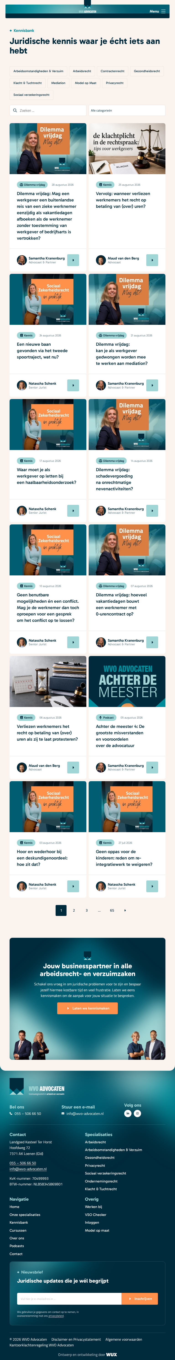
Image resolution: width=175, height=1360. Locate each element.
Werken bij (93, 1207)
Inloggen (92, 1222)
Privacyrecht (115, 83)
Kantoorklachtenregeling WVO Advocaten (42, 1345)
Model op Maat (85, 83)
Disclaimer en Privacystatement (76, 1339)
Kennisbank (19, 1222)
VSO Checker (95, 1215)
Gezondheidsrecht (147, 71)
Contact (16, 1254)
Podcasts (17, 1246)
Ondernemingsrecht (101, 1181)
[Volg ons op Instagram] (137, 1113)
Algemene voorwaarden (124, 1339)
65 (112, 910)
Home (14, 1207)
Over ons (17, 1238)
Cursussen (18, 1230)
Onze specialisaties (25, 1215)
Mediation (58, 83)
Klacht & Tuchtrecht (27, 83)
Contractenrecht (112, 71)
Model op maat (97, 1230)
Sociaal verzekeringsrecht (31, 95)
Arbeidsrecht (82, 71)
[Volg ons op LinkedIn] (127, 1113)
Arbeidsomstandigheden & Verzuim (38, 71)
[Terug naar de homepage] (87, 6)
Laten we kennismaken (90, 1008)
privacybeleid (56, 1315)
